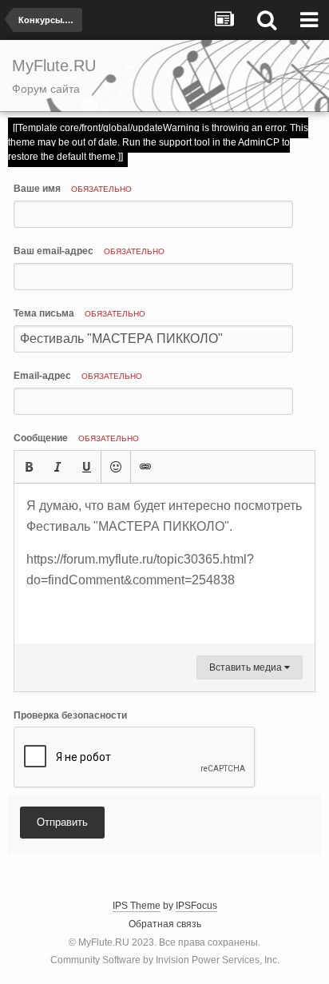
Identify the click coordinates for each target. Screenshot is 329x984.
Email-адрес (78, 375)
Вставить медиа (246, 667)
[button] (28, 467)
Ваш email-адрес (89, 251)
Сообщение (76, 438)
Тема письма (79, 313)
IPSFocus (196, 905)
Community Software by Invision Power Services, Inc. (164, 960)
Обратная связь (165, 924)
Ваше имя (73, 188)
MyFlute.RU (103, 942)
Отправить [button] (62, 822)
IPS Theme (137, 905)
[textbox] (164, 563)
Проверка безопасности (70, 715)
